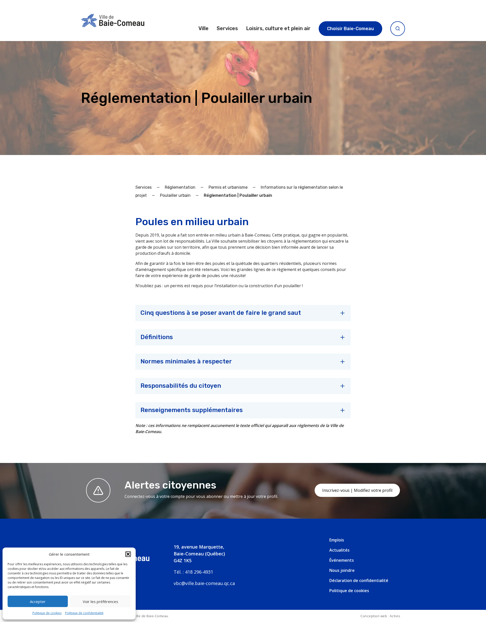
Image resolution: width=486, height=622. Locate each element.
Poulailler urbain (175, 195)
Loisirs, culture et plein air (278, 28)
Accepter (38, 601)
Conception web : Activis (380, 616)
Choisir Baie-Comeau (350, 28)
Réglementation (180, 187)
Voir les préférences (100, 601)
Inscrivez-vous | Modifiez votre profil (357, 490)
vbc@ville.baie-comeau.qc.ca (204, 583)
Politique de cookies (47, 613)
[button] (128, 554)
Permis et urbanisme (228, 187)
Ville (203, 28)
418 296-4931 (199, 572)
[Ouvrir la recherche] (397, 28)
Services (227, 28)
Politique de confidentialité (84, 613)
